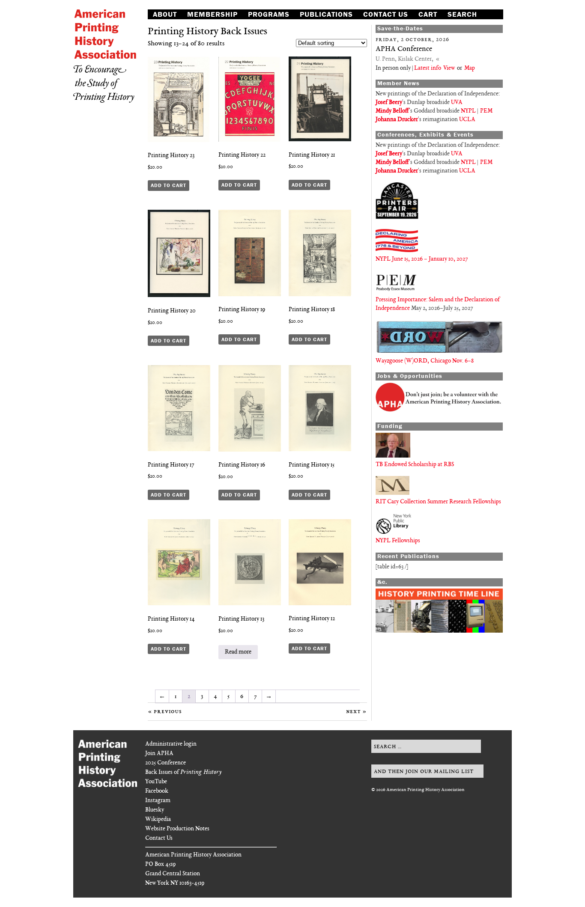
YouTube (156, 782)
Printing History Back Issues (207, 31)
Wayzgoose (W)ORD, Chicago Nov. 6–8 (425, 361)
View (448, 68)
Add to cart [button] (168, 185)
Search (462, 14)
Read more (238, 652)
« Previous (165, 711)
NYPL (468, 111)
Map (469, 68)
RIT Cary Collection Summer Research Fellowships (438, 502)
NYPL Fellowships (398, 541)
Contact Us (385, 14)
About (165, 14)
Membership (212, 14)
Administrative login (171, 744)
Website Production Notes (177, 829)
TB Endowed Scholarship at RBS (415, 464)
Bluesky (154, 810)
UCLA (467, 119)
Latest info (427, 68)
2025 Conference (165, 763)
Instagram (157, 800)
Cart (427, 14)
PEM (486, 111)
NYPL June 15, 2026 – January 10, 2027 (422, 259)
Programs (269, 14)
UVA (457, 102)
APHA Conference (404, 49)
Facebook (156, 791)
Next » (356, 711)
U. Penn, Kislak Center (404, 59)
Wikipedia (158, 819)
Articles (170, 23)
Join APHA (159, 753)
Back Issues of (183, 772)
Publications (326, 14)
